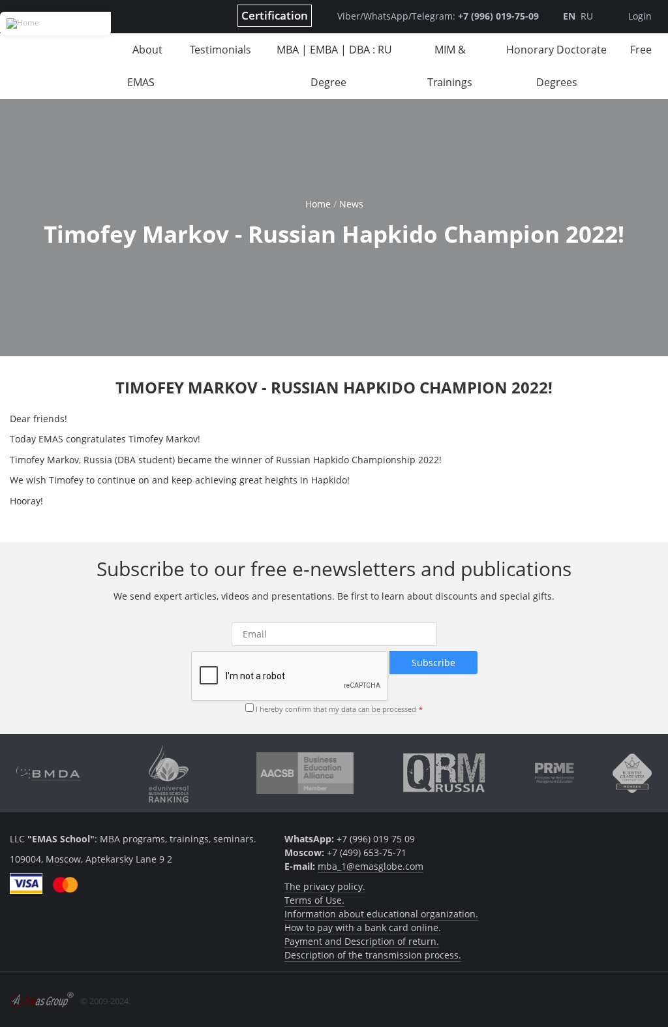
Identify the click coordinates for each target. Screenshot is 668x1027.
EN (569, 16)
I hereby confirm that (336, 709)
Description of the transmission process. (372, 955)
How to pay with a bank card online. (362, 927)
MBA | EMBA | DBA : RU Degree (334, 65)
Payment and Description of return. (361, 941)
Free (641, 49)
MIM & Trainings (449, 65)
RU (587, 16)
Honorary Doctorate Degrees (556, 65)
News (351, 204)
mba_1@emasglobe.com (370, 866)
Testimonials (220, 49)
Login (640, 16)
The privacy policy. (324, 886)
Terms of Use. (314, 900)
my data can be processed (372, 709)
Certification (274, 15)
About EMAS (144, 65)
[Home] (55, 23)
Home (318, 204)
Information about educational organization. (381, 914)
